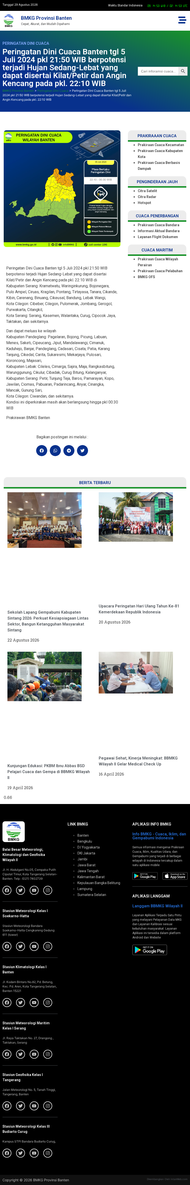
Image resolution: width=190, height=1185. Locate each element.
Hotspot (144, 203)
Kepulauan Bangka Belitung (98, 883)
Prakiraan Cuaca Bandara (158, 225)
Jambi (82, 859)
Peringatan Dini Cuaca (25, 43)
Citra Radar (147, 197)
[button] (41, 450)
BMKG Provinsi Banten (46, 18)
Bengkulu (84, 841)
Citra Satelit (147, 191)
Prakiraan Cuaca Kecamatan (161, 145)
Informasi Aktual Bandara (159, 231)
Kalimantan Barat (91, 877)
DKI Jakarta (86, 853)
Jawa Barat (86, 865)
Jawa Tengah (88, 871)
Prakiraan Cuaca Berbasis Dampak (159, 166)
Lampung (84, 889)
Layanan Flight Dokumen (158, 237)
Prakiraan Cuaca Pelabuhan (160, 271)
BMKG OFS (146, 277)
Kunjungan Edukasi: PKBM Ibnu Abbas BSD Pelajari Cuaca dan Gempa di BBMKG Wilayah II (48, 771)
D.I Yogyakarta (88, 847)
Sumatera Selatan (91, 895)
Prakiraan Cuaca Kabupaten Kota (160, 154)
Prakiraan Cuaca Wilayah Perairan (158, 262)
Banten (83, 835)
